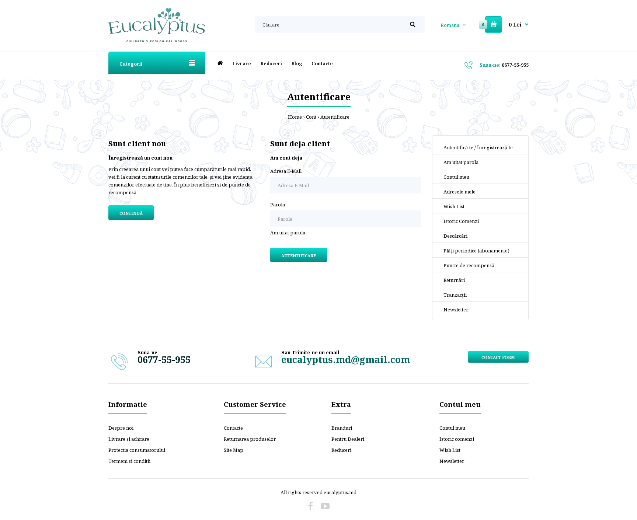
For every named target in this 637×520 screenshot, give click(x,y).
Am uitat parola (287, 232)
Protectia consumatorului (136, 450)
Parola (277, 204)
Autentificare (334, 117)
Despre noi (120, 428)
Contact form (498, 357)
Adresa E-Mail (286, 171)
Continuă (131, 213)
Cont (311, 117)
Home (295, 117)
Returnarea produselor (250, 439)
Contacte (233, 428)
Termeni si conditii (129, 461)
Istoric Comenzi (461, 221)
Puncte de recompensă (468, 265)
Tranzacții (455, 295)
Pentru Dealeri (347, 439)
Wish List (453, 206)
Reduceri (341, 450)
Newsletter (455, 309)
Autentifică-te (458, 147)
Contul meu (456, 177)
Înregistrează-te (495, 147)
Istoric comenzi (456, 439)
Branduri (341, 428)
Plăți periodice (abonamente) (476, 250)
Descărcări (455, 236)
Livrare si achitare (128, 439)
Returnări (454, 280)
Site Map (233, 450)
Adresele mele (459, 191)
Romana (450, 25)
